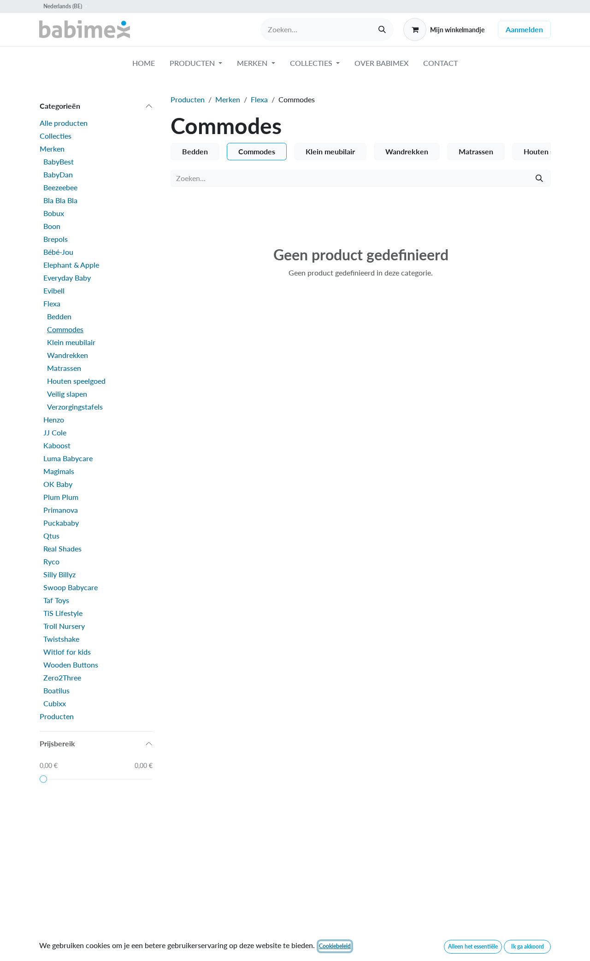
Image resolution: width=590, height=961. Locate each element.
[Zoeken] (382, 29)
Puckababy (61, 522)
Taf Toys (56, 600)
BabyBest (58, 161)
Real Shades (62, 548)
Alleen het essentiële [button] (473, 946)
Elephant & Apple (71, 264)
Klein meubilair (71, 342)
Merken (52, 148)
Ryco (51, 561)
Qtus (51, 535)
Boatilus (56, 690)
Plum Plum (60, 496)
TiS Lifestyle (63, 613)
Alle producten (64, 122)
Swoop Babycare (70, 587)
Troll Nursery (64, 625)
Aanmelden (524, 29)
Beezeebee (60, 187)
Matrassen (64, 367)
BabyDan (58, 174)
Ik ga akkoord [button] (527, 946)
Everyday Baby (67, 277)
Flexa (51, 303)
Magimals (58, 471)
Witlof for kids (67, 651)
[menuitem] (143, 65)
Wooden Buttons (70, 664)
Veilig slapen (67, 393)
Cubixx (54, 703)
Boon (51, 226)
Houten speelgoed (76, 380)
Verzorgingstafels (75, 406)
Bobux (53, 213)
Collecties (55, 135)
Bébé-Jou (58, 251)
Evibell (54, 290)
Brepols (55, 238)
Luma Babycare (68, 458)
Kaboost (57, 445)
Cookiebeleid (335, 946)
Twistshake (61, 638)
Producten (57, 716)
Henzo (53, 419)
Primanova (60, 509)
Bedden (59, 316)
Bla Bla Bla (60, 200)
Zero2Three (62, 677)
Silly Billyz (59, 574)
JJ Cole (54, 432)
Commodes (65, 329)
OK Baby (57, 484)
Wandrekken (67, 355)
